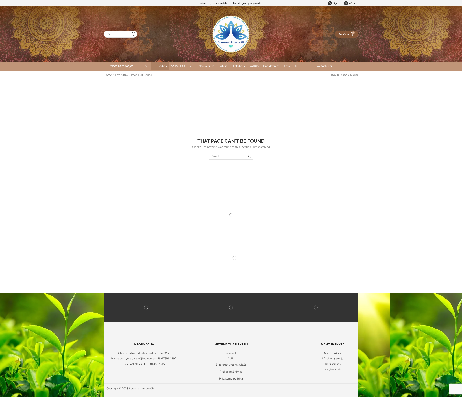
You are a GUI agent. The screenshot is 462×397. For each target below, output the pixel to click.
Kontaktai (326, 66)
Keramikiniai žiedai (226, 271)
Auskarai (261, 271)
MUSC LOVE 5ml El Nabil (189, 275)
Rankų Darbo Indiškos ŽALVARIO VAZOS (145, 276)
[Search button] (134, 34)
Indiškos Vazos (139, 271)
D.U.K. (298, 66)
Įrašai (287, 66)
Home (108, 75)
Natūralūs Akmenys (310, 271)
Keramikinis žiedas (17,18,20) (233, 275)
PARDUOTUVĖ (184, 66)
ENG (309, 66)
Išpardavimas (271, 66)
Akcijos (224, 66)
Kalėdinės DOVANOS (246, 66)
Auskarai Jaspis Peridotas (273, 275)
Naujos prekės (207, 66)
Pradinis (162, 66)
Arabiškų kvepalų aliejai (187, 271)
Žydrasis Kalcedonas (311, 275)
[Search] (249, 156)
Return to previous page (344, 74)
